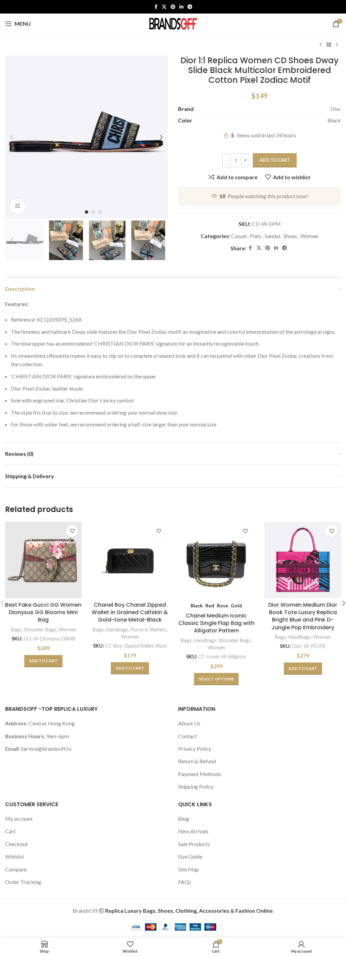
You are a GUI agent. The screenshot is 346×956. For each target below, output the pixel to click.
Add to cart (275, 160)
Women (309, 236)
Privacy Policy (194, 748)
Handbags (117, 629)
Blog (183, 818)
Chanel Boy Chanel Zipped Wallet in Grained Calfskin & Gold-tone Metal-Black (130, 612)
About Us (189, 723)
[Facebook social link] (156, 6)
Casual (239, 236)
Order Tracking (23, 882)
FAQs (184, 882)
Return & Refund (197, 761)
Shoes (290, 236)
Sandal (272, 236)
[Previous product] (321, 45)
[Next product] (337, 45)
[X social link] (164, 6)
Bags (16, 629)
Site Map (188, 869)
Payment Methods (199, 774)
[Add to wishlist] (72, 531)
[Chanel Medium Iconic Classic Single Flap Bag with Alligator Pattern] (216, 560)
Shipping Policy (196, 786)
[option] (86, 212)
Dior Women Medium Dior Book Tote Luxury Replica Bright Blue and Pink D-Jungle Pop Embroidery (302, 616)
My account (19, 818)
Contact (187, 736)
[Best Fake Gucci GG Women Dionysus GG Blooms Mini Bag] (43, 560)
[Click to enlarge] (17, 206)
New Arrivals (193, 831)
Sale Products (194, 844)
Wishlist (14, 856)
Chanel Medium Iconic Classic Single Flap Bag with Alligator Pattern (216, 623)
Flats (256, 236)
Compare (16, 869)
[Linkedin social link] (181, 6)
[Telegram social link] (190, 6)
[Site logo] (173, 23)
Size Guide (190, 856)
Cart (10, 831)
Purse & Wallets (148, 629)
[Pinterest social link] (173, 6)
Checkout (16, 844)
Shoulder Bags (40, 629)
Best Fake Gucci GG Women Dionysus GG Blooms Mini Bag (43, 612)
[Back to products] (329, 45)
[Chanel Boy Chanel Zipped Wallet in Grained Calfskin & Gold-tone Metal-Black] (130, 560)
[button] (12, 137)
